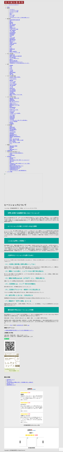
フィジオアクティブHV (14, 10)
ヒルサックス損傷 (13, 84)
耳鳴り (11, 36)
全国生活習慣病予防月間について (12, 330)
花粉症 (11, 50)
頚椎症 (11, 126)
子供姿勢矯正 (12, 155)
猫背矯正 (11, 73)
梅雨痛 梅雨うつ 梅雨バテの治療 (16, 140)
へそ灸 (11, 67)
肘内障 (11, 154)
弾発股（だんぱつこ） (14, 103)
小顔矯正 (11, 71)
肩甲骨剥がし (12, 130)
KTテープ (11, 12)
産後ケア (11, 59)
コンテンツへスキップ (14, 4)
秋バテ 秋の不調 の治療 (15, 142)
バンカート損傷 (13, 81)
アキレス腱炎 (12, 115)
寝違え (11, 14)
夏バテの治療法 (13, 141)
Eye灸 (11, 66)
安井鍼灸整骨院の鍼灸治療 (15, 19)
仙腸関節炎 (12, 99)
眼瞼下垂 (11, 23)
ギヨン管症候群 (13, 89)
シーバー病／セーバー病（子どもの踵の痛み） (19, 120)
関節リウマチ (12, 40)
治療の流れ (12, 161)
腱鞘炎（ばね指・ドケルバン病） (16, 94)
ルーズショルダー (13, 78)
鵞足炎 (11, 106)
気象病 (11, 26)
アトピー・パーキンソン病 (15, 52)
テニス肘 (11, 86)
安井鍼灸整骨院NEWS (14, 169)
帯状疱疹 (11, 42)
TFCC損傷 (11, 92)
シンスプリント (13, 114)
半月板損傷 (12, 112)
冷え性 (11, 45)
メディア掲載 (9, 171)
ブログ (11, 325)
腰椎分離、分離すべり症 (14, 98)
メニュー (6, 4)
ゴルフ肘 (11, 87)
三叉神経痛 (12, 35)
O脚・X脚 (11, 74)
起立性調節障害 (13, 32)
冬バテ (11, 143)
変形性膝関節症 (13, 107)
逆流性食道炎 (12, 25)
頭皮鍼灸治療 (12, 49)
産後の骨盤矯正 (13, 72)
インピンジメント (13, 79)
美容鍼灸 (11, 65)
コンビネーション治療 (14, 11)
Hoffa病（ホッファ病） (14, 109)
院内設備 (11, 158)
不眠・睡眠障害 (13, 30)
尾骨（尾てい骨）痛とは (14, 101)
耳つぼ (11, 68)
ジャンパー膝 (12, 108)
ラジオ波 (11, 70)
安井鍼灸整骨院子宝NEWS (15, 168)
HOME (8, 7)
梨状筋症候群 (12, 100)
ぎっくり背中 (12, 15)
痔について (9, 381)
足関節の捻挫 (12, 116)
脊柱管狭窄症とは (13, 134)
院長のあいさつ (13, 157)
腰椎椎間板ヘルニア (13, 135)
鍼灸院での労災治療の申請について (16, 165)
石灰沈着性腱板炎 (13, 129)
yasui (28, 325)
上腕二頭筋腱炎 (13, 85)
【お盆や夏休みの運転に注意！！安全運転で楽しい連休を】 (20, 382)
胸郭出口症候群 (13, 128)
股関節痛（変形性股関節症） (15, 136)
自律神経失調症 (13, 28)
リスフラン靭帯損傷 (13, 121)
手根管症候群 (12, 93)
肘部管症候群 (12, 88)
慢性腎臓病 (12, 147)
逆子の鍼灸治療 (13, 57)
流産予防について (11, 379)
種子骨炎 (11, 122)
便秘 (10, 46)
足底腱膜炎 (12, 123)
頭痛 (10, 21)
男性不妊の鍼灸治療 (13, 60)
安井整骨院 (9, 156)
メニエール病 (12, 37)
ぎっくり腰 (12, 16)
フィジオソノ (12, 9)
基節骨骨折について (11, 384)
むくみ (11, 47)
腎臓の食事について (13, 149)
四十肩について (10, 383)
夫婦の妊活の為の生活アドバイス (16, 61)
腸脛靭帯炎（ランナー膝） (15, 105)
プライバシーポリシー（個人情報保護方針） (18, 170)
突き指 (11, 95)
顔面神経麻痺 (12, 33)
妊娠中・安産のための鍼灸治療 (16, 56)
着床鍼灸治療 (12, 54)
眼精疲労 (11, 22)
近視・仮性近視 (13, 24)
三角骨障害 (12, 119)
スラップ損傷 (12, 82)
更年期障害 (12, 44)
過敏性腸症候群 (13, 39)
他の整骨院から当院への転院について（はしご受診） (20, 163)
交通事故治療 (9, 150)
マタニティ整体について (14, 58)
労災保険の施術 (13, 164)
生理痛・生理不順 (13, 43)
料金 (10, 162)
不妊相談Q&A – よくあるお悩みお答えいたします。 (20, 63)
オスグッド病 (12, 110)
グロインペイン (13, 102)
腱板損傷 (11, 80)
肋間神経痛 (12, 133)
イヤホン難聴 (12, 31)
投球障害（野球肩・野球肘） (15, 77)
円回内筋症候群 (13, 91)
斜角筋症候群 (12, 127)
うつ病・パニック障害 (14, 29)
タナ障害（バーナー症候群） (15, 113)
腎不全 (11, 148)
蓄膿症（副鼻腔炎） (13, 51)
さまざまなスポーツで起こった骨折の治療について (19, 17)
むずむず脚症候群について (27, 330)
